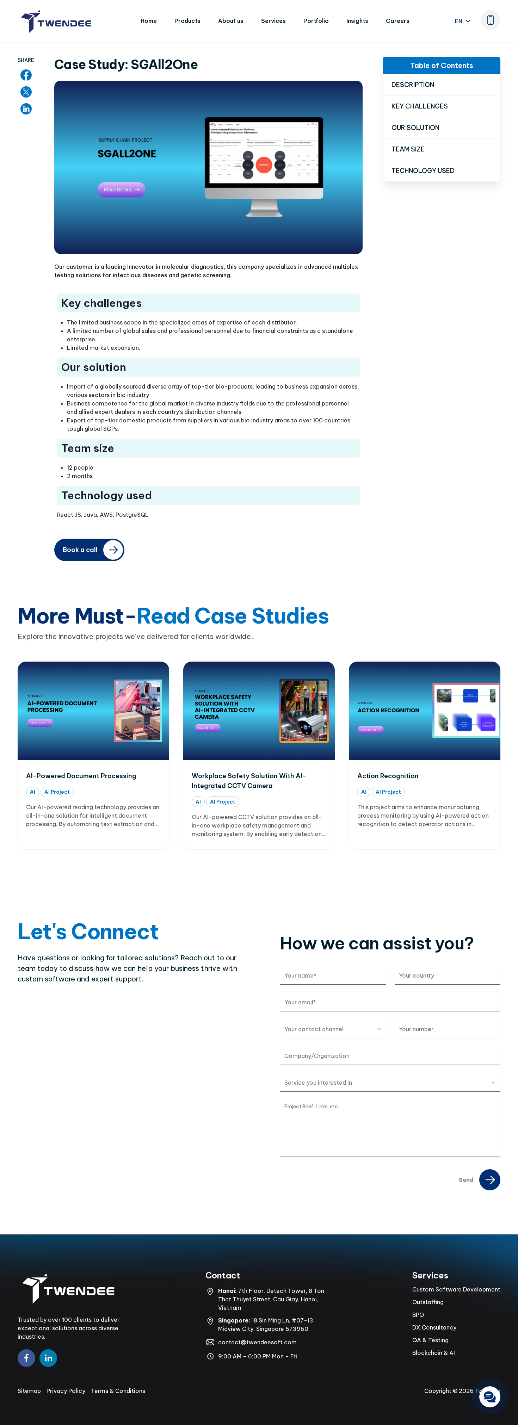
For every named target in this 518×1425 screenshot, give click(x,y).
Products (187, 21)
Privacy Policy (66, 1390)
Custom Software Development (456, 1289)
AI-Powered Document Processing (81, 776)
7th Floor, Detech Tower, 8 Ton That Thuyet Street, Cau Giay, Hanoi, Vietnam (271, 1299)
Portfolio (316, 21)
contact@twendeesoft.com (257, 1342)
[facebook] (26, 1358)
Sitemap (29, 1390)
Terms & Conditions (118, 1390)
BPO (418, 1314)
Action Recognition (388, 776)
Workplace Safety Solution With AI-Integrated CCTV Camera (249, 781)
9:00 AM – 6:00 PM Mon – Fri (257, 1356)
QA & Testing (430, 1340)
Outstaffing (428, 1302)
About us (230, 21)
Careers (397, 21)
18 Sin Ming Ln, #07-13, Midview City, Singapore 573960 (266, 1324)
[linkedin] (48, 1358)
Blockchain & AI (433, 1352)
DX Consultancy (434, 1327)
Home (149, 21)
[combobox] (333, 1029)
